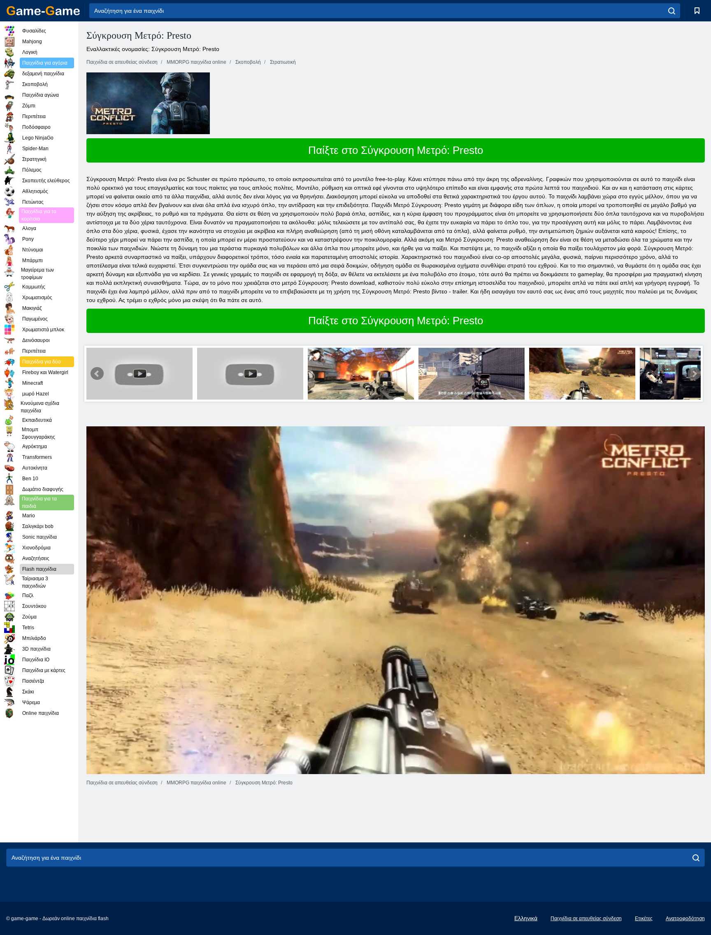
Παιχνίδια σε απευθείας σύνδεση (586, 918)
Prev (97, 373)
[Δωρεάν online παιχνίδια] (43, 10)
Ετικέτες (644, 918)
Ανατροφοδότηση (685, 918)
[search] (672, 11)
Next (694, 373)
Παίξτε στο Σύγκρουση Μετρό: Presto (395, 150)
